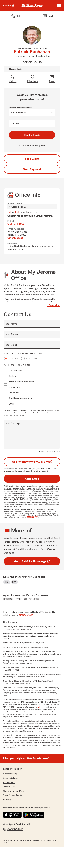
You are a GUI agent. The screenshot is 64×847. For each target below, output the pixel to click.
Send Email (32, 478)
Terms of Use (9, 787)
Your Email (11, 345)
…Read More (53, 305)
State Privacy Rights (12, 795)
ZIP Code (15, 123)
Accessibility (9, 782)
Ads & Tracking (10, 774)
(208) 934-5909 (15, 224)
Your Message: (13, 423)
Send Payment (32, 169)
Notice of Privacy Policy (14, 791)
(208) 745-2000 (26, 615)
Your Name (11, 324)
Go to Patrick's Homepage (30, 561)
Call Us (12, 81)
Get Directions (15, 238)
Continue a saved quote (32, 145)
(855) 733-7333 (32, 517)
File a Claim (32, 158)
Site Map (7, 800)
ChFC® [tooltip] (6, 582)
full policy (41, 707)
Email (52, 81)
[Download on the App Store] (12, 815)
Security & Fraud (11, 778)
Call (9, 212)
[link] (32, 5)
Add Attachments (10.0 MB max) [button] (32, 461)
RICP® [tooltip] (14, 582)
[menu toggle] (59, 5)
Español (7, 5)
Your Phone (12, 334)
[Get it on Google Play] (33, 815)
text (17, 212)
